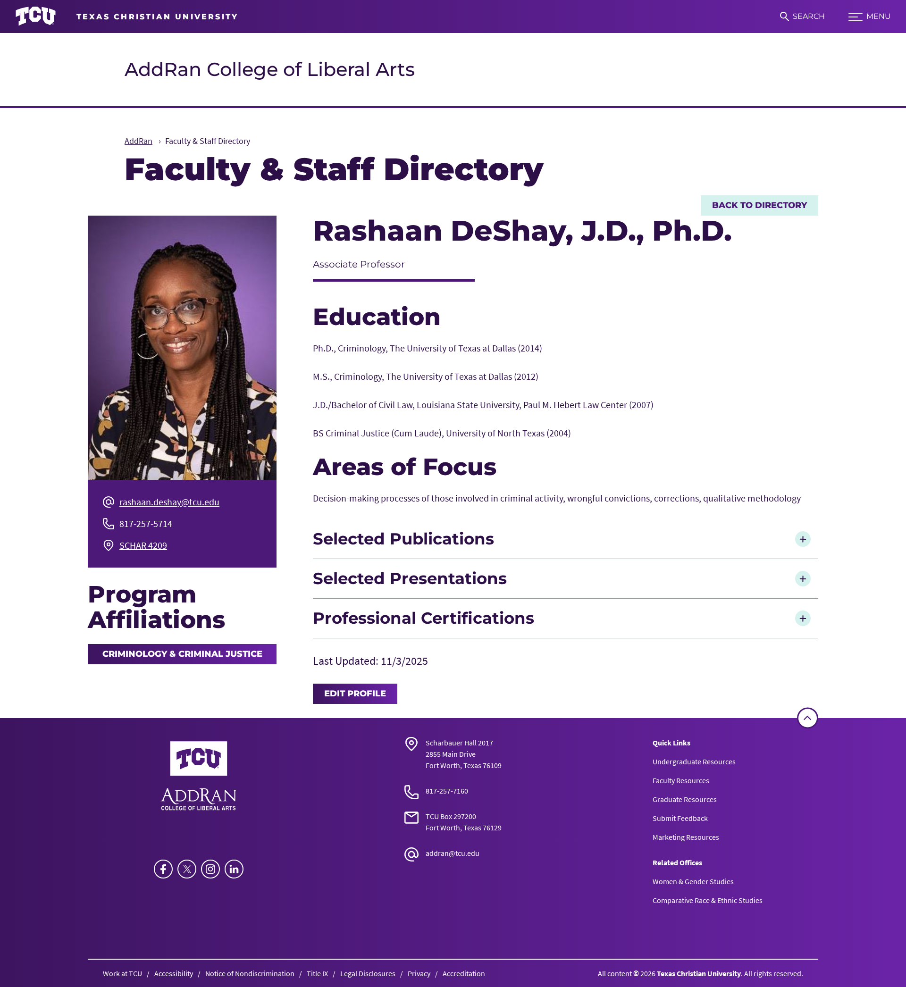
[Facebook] (163, 869)
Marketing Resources (686, 837)
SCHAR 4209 (143, 545)
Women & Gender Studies (693, 881)
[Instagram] (210, 869)
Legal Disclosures (367, 973)
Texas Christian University (699, 973)
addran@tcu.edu (452, 853)
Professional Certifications (423, 618)
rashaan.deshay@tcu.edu (169, 502)
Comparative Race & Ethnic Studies (708, 900)
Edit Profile (355, 693)
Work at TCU (122, 973)
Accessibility (173, 973)
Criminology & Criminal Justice (182, 654)
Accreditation (464, 973)
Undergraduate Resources (694, 761)
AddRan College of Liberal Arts (270, 69)
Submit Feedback (680, 818)
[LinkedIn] (234, 869)
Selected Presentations (410, 578)
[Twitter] (186, 869)
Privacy (419, 973)
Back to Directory (759, 205)
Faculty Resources (681, 780)
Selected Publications (403, 539)
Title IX (317, 973)
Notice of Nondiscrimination (249, 973)
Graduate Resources (685, 799)
